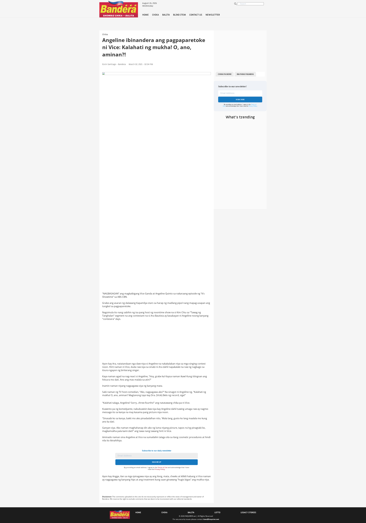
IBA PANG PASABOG (245, 74)
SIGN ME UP (156, 462)
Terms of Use (162, 467)
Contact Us (195, 14)
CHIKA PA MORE (224, 74)
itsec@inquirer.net (211, 519)
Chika (105, 34)
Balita (191, 512)
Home (138, 512)
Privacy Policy (160, 469)
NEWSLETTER (213, 14)
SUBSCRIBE (240, 99)
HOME (145, 14)
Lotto (217, 512)
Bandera (122, 64)
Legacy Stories (248, 512)
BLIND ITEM (179, 14)
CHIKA (155, 14)
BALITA (166, 14)
